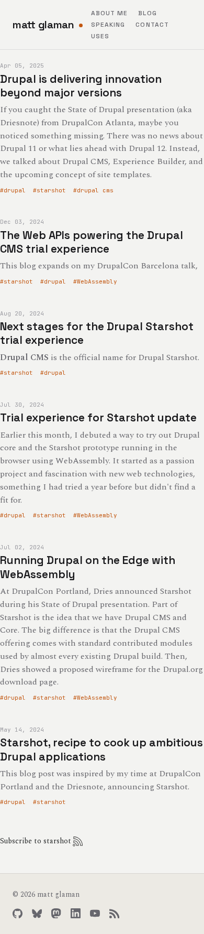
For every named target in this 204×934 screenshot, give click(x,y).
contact (152, 24)
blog (147, 13)
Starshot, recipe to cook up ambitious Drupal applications (101, 749)
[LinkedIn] (76, 913)
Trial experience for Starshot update (98, 417)
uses (100, 36)
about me (109, 13)
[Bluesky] (37, 913)
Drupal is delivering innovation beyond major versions (81, 86)
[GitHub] (17, 913)
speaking (108, 24)
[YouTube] (95, 913)
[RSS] (114, 913)
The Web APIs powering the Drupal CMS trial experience (91, 242)
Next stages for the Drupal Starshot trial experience (97, 333)
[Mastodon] (56, 913)
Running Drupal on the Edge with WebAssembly (87, 567)
